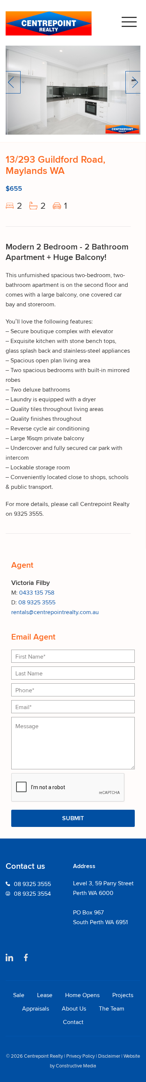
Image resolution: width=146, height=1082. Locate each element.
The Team (111, 1008)
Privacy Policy (80, 1056)
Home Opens (82, 994)
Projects (122, 994)
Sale (18, 994)
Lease (44, 994)
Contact (73, 1021)
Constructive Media (76, 1066)
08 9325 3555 (36, 602)
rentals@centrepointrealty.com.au (55, 612)
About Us (74, 1008)
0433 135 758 (36, 592)
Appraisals (35, 1008)
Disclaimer (109, 1056)
